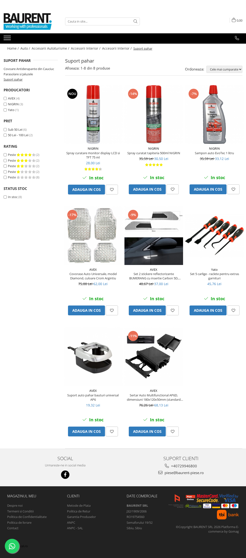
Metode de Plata (79, 505)
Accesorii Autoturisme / (51, 48)
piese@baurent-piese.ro (184, 472)
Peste (12, 155)
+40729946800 (183, 466)
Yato (11, 110)
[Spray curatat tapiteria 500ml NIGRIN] (153, 114)
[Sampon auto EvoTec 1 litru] (214, 114)
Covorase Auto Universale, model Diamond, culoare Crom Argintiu (93, 276)
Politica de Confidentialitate (27, 517)
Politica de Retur (78, 511)
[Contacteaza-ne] (237, 38)
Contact (12, 528)
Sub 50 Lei (15, 129)
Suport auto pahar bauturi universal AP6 (93, 397)
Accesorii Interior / (86, 48)
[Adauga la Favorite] (112, 189)
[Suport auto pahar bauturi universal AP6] (93, 356)
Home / (13, 48)
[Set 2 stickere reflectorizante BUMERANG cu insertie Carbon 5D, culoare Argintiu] (153, 235)
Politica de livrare (19, 522)
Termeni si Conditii (20, 511)
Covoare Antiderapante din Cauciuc (29, 69)
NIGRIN (13, 104)
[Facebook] (65, 474)
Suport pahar (13, 79)
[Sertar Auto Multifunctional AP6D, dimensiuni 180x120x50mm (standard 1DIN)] (153, 356)
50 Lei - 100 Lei (18, 135)
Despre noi (15, 505)
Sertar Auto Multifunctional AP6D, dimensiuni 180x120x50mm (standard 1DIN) (154, 397)
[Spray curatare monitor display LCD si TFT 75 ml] (93, 114)
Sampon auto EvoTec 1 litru (214, 153)
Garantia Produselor (81, 517)
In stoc (13, 197)
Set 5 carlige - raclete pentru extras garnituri (214, 276)
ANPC (71, 522)
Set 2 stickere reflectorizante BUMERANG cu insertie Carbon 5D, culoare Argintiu (153, 276)
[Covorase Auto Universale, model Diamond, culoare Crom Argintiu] (93, 235)
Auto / (25, 48)
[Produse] (8, 39)
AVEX (11, 98)
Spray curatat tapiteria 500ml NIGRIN (153, 153)
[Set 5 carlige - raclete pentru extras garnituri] (214, 236)
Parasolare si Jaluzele (18, 74)
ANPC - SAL (75, 528)
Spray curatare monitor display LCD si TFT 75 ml (93, 155)
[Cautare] (135, 21)
